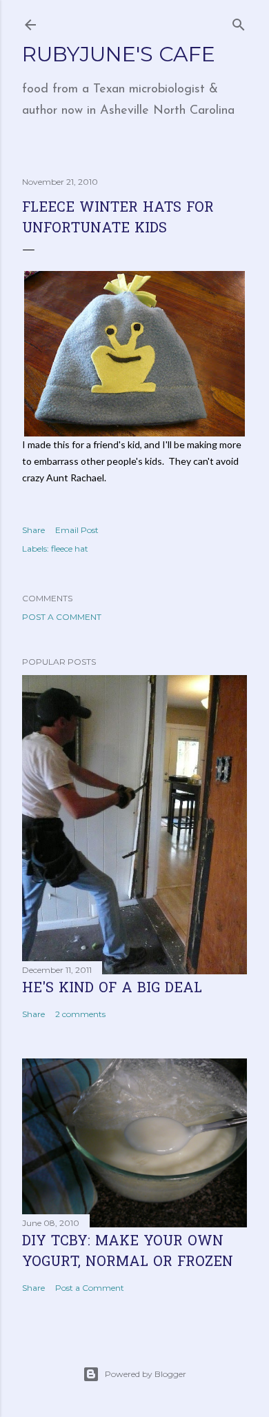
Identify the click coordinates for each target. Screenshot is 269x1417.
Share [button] (33, 530)
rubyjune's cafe (118, 54)
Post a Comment (61, 617)
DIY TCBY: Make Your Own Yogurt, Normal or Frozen (127, 1252)
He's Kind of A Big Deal (112, 988)
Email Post (77, 530)
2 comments (80, 1014)
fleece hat (69, 548)
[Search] (238, 21)
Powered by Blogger (145, 1374)
